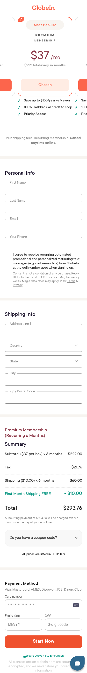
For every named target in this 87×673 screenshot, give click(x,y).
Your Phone (18, 237)
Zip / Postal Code (22, 391)
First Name (18, 183)
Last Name (18, 201)
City (13, 373)
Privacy (17, 285)
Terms (71, 281)
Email (14, 219)
